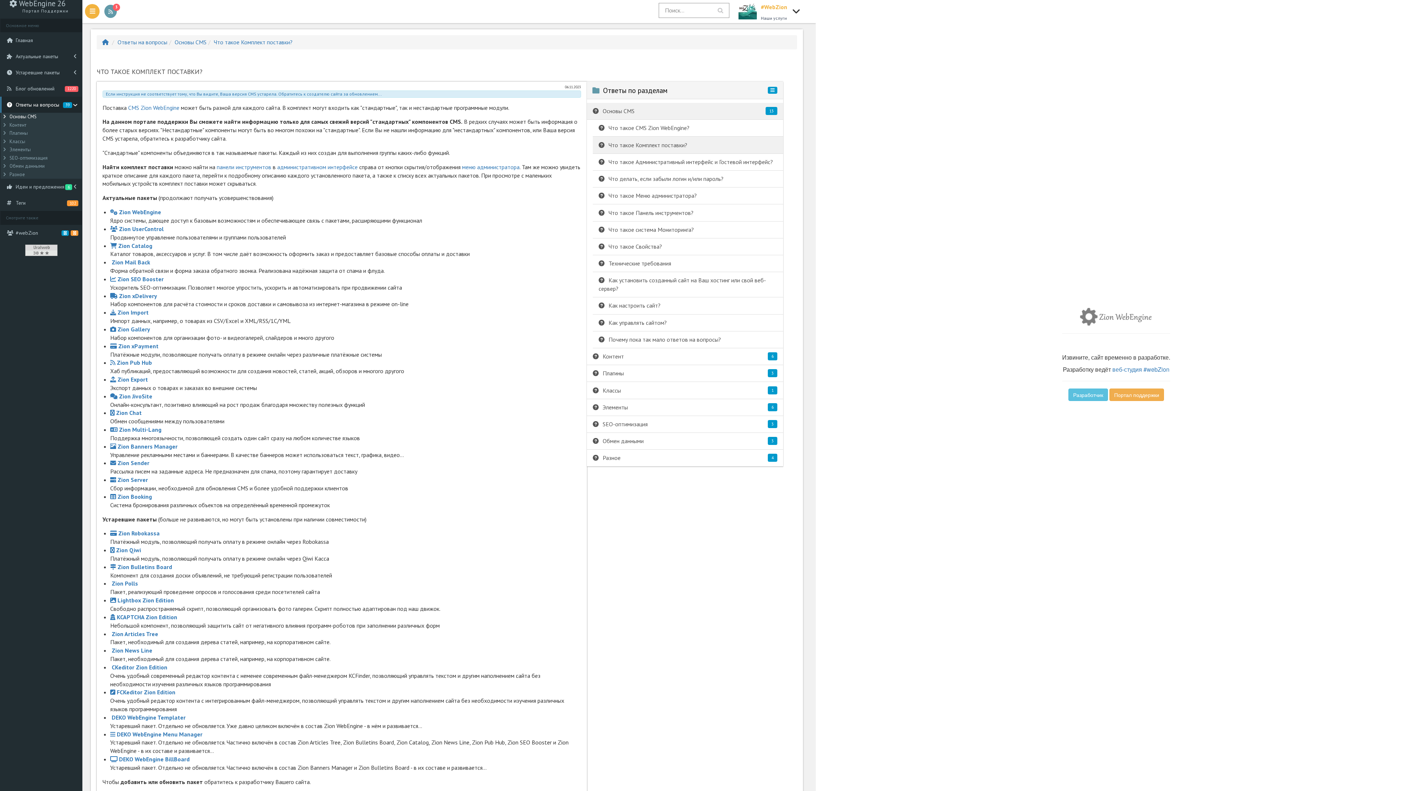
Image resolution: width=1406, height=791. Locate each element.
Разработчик (1088, 394)
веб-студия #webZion (1140, 369)
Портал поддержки (1136, 394)
